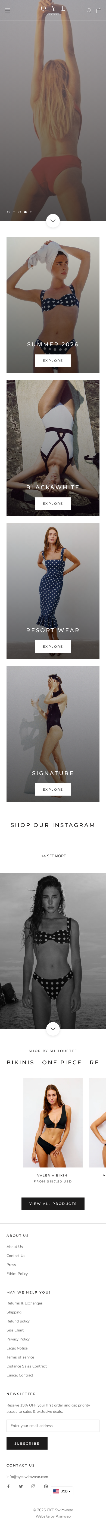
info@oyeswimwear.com (27, 1476)
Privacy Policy (18, 1339)
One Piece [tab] (62, 1062)
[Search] (89, 10)
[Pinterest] (46, 1486)
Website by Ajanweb (53, 1516)
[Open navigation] (7, 10)
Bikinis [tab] (21, 1062)
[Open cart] (98, 10)
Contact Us (16, 1255)
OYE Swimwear (60, 1510)
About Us (15, 1246)
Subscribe (27, 1443)
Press (11, 1264)
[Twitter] (21, 1486)
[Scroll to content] (53, 221)
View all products (53, 1204)
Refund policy (18, 1321)
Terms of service (20, 1357)
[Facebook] (8, 1486)
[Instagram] (33, 1486)
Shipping (14, 1312)
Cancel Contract (20, 1375)
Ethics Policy (17, 1273)
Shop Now (79, 195)
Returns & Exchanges (25, 1303)
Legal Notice (17, 1348)
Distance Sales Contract (27, 1366)
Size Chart (15, 1330)
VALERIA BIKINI (53, 1175)
